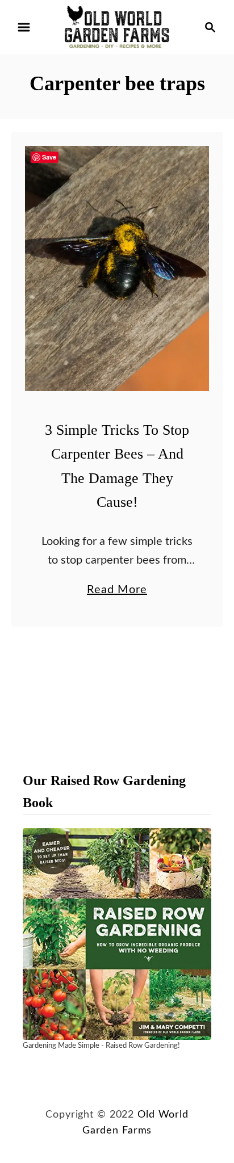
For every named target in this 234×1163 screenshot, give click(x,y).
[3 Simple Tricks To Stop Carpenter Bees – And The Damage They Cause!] (117, 268)
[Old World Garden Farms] (117, 26)
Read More (117, 591)
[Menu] (24, 27)
